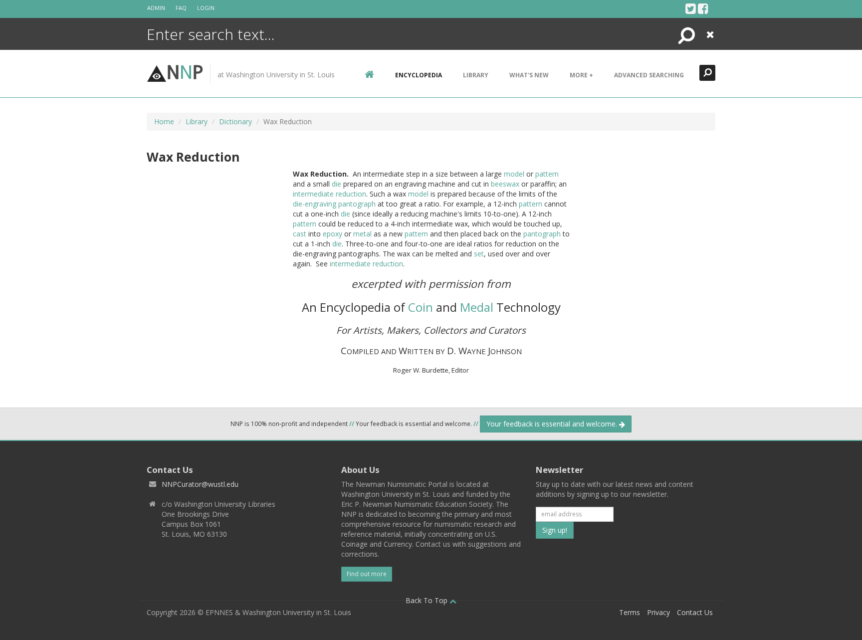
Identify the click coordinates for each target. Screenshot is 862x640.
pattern (547, 174)
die (336, 184)
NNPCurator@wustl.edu (200, 484)
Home (164, 121)
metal (362, 233)
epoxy (332, 233)
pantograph (542, 233)
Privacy (658, 612)
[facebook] (703, 8)
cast (299, 233)
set (479, 253)
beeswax (505, 184)
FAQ (181, 7)
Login (206, 7)
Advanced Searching (649, 75)
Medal (476, 307)
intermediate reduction (329, 194)
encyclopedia (418, 75)
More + (581, 75)
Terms (629, 612)
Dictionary (235, 121)
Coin (420, 307)
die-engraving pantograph (334, 204)
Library (475, 75)
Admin (156, 7)
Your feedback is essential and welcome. (552, 423)
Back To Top (427, 600)
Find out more (367, 574)
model (514, 174)
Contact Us (695, 612)
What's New (529, 75)
